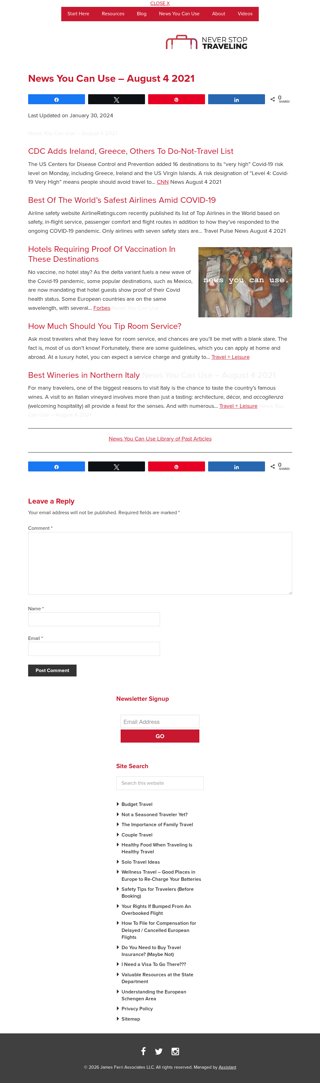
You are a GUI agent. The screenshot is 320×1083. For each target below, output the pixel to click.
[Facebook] (143, 1051)
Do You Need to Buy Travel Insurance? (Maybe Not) (151, 951)
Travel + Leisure (231, 357)
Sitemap (131, 1019)
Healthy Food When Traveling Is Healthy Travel (157, 848)
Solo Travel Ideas (141, 862)
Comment (40, 528)
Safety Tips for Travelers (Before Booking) (158, 892)
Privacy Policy (137, 1009)
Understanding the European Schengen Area (154, 995)
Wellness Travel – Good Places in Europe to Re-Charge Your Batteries (161, 875)
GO (160, 736)
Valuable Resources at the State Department (157, 978)
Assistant (227, 1067)
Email (35, 638)
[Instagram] (175, 1051)
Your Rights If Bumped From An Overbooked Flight (156, 909)
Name (36, 609)
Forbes (101, 308)
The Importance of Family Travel (157, 825)
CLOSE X (160, 3)
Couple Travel (137, 835)
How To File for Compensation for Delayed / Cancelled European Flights (159, 930)
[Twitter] (159, 1051)
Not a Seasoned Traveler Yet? (155, 815)
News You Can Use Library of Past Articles (160, 438)
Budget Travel (137, 804)
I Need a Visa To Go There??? (154, 964)
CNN (163, 181)
